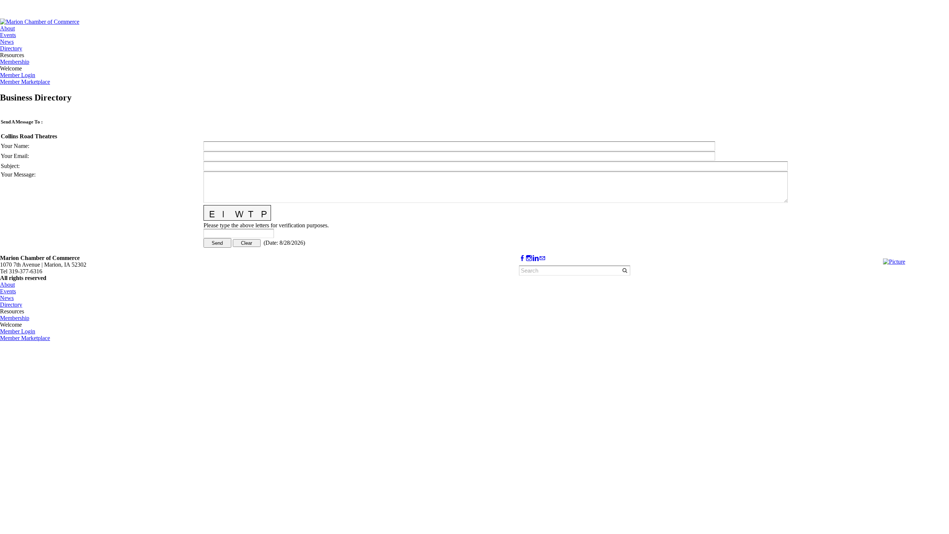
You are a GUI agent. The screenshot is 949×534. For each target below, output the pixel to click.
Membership (14, 62)
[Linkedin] (536, 258)
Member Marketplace (25, 82)
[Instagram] (529, 258)
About (7, 28)
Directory (11, 48)
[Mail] (542, 258)
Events (8, 35)
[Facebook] (522, 258)
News (7, 42)
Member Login (17, 75)
